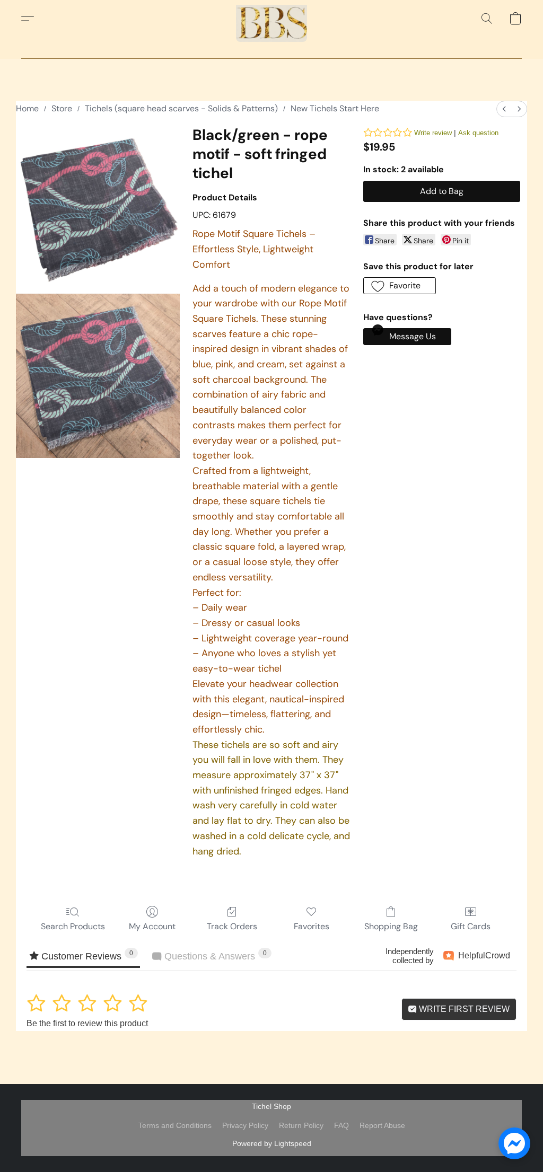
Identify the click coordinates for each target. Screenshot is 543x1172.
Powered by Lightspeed (271, 1143)
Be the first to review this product (87, 1023)
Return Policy (301, 1125)
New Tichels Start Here (335, 108)
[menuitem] (504, 109)
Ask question (478, 133)
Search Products (73, 926)
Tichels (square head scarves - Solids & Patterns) (181, 108)
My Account (152, 926)
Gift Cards (471, 926)
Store (61, 108)
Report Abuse (382, 1125)
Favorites (311, 926)
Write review (433, 133)
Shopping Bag (391, 926)
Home (27, 108)
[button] (271, 18)
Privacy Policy (245, 1125)
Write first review (463, 1009)
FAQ (341, 1125)
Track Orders (232, 926)
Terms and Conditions (175, 1125)
